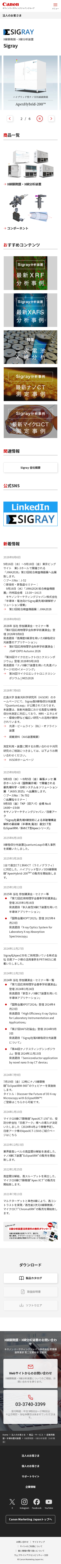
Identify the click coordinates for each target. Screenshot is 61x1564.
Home (5, 1434)
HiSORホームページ (21, 760)
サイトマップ (39, 1541)
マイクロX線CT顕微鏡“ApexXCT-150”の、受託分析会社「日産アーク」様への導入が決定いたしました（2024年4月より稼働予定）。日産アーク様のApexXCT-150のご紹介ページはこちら (30, 1126)
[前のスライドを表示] (10, 119)
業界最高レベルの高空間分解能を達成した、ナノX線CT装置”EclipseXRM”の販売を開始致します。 (30, 1155)
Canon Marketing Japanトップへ (30, 1519)
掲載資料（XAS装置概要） (25, 737)
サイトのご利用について (31, 1546)
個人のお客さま (30, 1466)
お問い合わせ (22, 1541)
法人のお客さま (12, 15)
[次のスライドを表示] (51, 119)
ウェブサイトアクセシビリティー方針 (31, 1555)
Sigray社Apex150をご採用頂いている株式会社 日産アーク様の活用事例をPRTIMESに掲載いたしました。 (30, 959)
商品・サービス (36, 1434)
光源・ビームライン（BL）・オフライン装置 (33, 728)
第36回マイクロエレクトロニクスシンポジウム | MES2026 (32, 675)
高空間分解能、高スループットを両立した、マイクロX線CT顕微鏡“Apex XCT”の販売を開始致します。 (30, 1180)
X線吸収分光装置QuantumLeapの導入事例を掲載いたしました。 (29, 846)
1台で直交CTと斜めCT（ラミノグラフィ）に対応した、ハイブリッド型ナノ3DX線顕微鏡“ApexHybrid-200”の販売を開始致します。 (30, 871)
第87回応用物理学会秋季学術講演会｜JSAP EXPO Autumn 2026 (32, 648)
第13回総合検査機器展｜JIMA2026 (30, 609)
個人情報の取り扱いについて (31, 1550)
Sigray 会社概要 (30, 467)
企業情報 (30, 1487)
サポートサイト (30, 1476)
